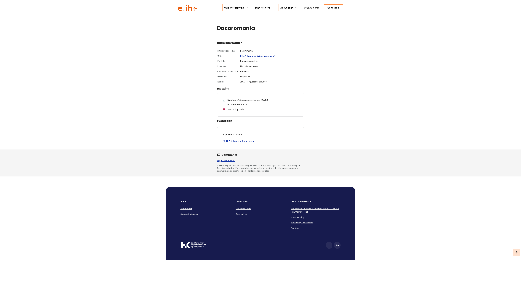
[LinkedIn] (337, 245)
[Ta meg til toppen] (516, 252)
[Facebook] (329, 245)
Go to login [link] (333, 7)
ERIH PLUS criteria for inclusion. (239, 141)
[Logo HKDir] (193, 245)
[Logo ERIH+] (187, 8)
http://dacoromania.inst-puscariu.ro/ (257, 56)
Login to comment (226, 160)
